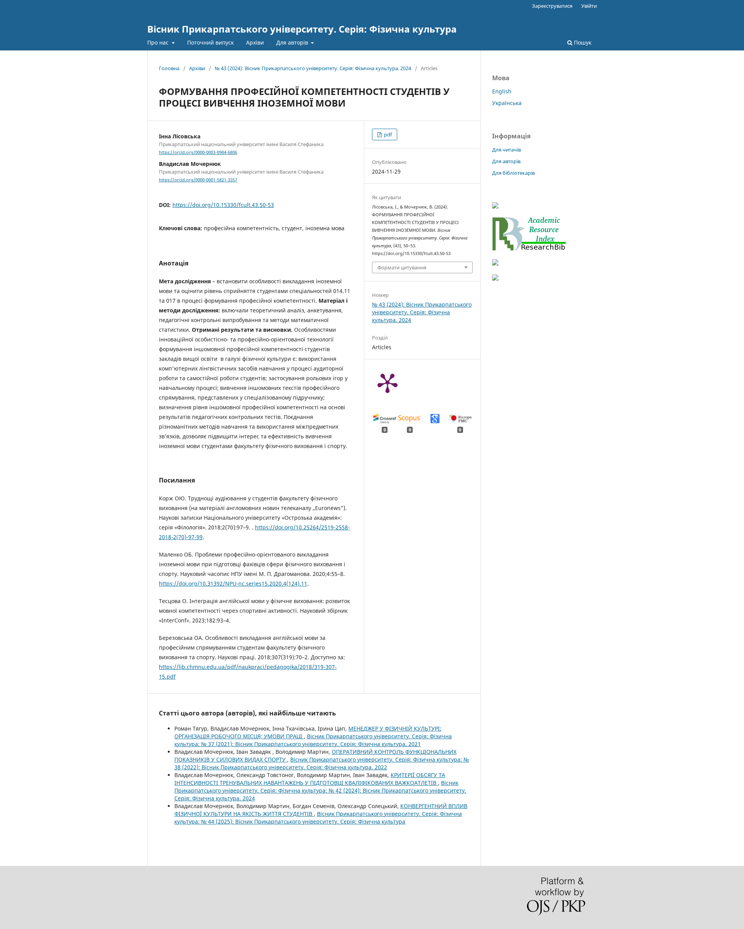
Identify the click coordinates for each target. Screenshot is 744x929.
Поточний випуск (210, 42)
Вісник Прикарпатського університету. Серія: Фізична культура (302, 28)
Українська (507, 103)
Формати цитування (401, 267)
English (502, 91)
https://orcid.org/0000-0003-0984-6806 (198, 152)
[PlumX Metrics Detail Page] (387, 382)
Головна (169, 68)
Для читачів (506, 149)
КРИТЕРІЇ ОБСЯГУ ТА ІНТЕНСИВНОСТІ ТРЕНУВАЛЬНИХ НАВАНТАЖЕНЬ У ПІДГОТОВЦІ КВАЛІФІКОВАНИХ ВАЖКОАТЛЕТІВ (309, 778)
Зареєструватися (552, 5)
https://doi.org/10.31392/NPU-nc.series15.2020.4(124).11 (233, 583)
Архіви (255, 42)
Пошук (581, 42)
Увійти (589, 5)
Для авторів (293, 42)
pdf (387, 134)
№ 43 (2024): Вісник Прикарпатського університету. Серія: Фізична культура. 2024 (313, 68)
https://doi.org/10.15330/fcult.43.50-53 (223, 205)
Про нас (158, 42)
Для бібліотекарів (513, 172)
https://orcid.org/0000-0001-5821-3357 (198, 180)
